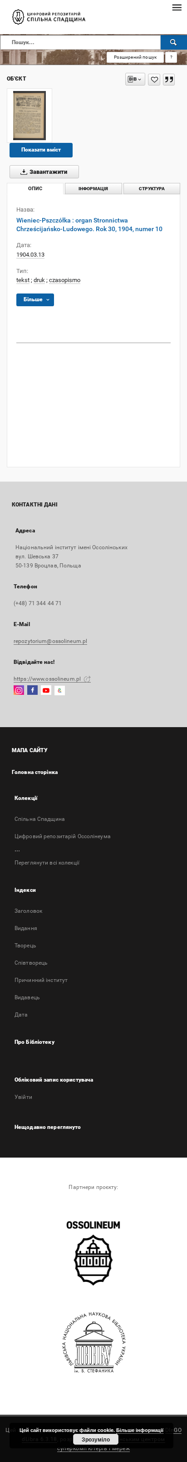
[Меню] (176, 7)
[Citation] (169, 80)
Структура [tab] (152, 188)
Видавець (27, 997)
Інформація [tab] (93, 188)
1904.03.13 (30, 254)
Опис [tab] (35, 189)
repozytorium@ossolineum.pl (50, 641)
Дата (21, 1015)
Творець (25, 945)
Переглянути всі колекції (47, 863)
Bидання (26, 928)
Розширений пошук (135, 57)
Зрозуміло (96, 1439)
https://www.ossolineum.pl (48, 679)
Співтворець (31, 963)
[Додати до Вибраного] (154, 80)
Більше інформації (139, 1430)
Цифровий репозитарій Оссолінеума (63, 836)
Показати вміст (41, 150)
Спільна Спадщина (40, 819)
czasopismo (64, 280)
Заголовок (28, 911)
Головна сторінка (35, 772)
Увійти (23, 1097)
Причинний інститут (41, 980)
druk (39, 280)
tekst (23, 280)
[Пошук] (174, 42)
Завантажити (47, 171)
